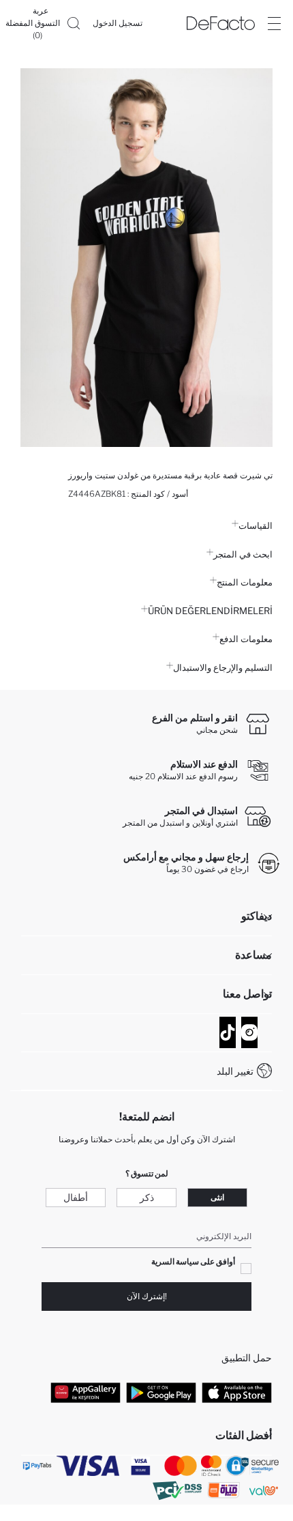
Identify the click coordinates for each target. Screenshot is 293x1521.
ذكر (147, 1197)
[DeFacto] (221, 23)
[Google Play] (161, 1393)
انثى (217, 1197)
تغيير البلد (235, 1071)
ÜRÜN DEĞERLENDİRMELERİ (210, 610)
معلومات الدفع (246, 638)
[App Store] (237, 1393)
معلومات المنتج (245, 582)
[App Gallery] (85, 1393)
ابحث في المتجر (243, 554)
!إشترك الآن (147, 1296)
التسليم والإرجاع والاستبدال (223, 667)
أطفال (75, 1197)
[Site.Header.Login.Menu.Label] (274, 23)
